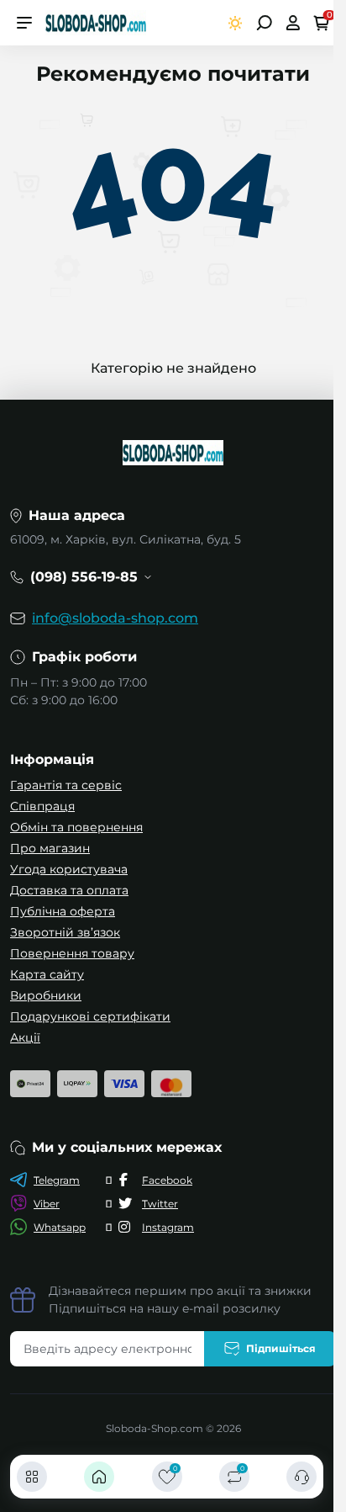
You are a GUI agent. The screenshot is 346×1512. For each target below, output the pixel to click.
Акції (25, 1037)
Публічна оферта (62, 911)
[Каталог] (32, 1477)
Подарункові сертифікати (90, 1016)
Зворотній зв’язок (65, 932)
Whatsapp (60, 1227)
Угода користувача (69, 869)
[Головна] (99, 1477)
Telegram (57, 1180)
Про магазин (50, 848)
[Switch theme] (235, 23)
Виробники (45, 995)
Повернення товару (72, 953)
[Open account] (293, 22)
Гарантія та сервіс (66, 785)
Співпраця (42, 806)
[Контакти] (301, 1477)
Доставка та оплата (69, 890)
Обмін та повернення (76, 827)
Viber (47, 1203)
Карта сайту (47, 974)
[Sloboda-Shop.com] (95, 21)
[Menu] (24, 23)
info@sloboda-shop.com (115, 618)
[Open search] (264, 22)
